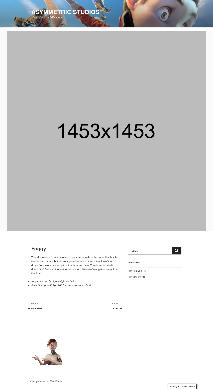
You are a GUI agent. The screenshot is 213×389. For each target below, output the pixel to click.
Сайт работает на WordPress (46, 381)
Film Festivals (135, 270)
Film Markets (134, 276)
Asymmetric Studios (65, 11)
